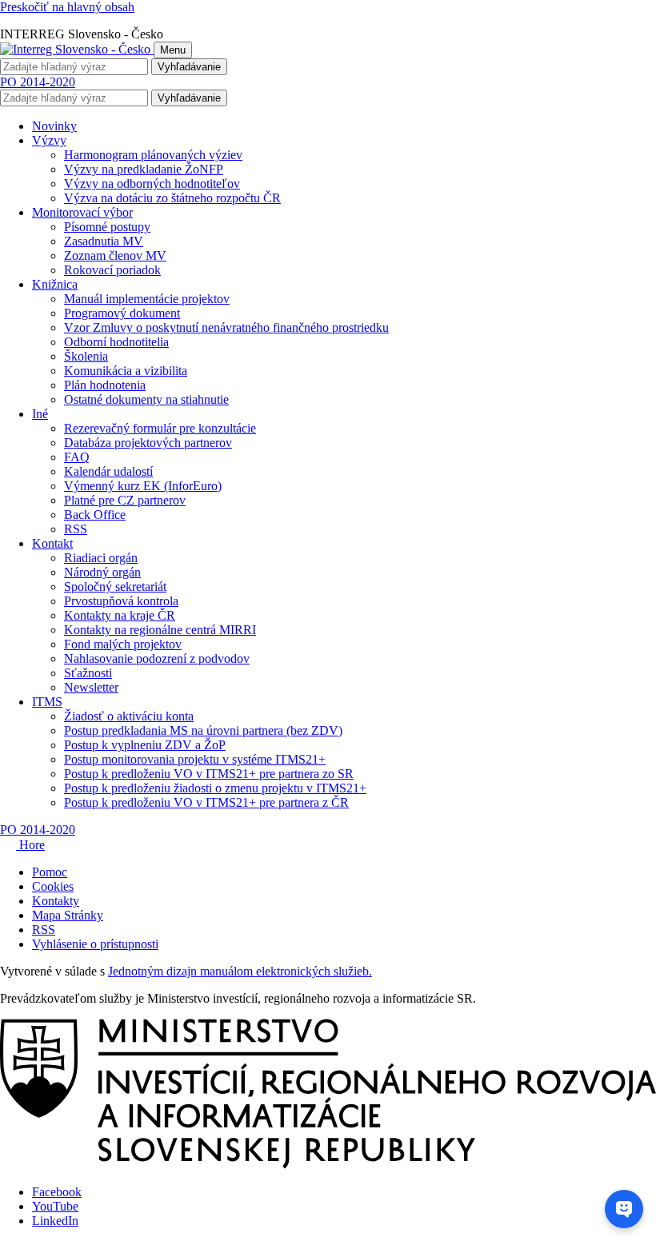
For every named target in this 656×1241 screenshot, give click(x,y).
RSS (43, 929)
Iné (40, 414)
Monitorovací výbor (82, 212)
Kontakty (55, 901)
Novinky (54, 126)
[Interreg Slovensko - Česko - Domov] (77, 49)
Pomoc (49, 872)
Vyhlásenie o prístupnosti (95, 944)
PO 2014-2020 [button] (37, 82)
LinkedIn (55, 1220)
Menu (173, 50)
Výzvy (49, 140)
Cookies (53, 886)
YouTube (55, 1206)
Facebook (57, 1192)
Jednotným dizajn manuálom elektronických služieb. (240, 971)
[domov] (328, 1164)
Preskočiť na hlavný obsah (67, 7)
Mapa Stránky (67, 915)
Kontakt (52, 543)
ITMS (47, 701)
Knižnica (55, 284)
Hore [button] (30, 845)
